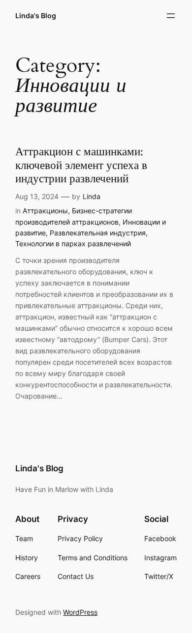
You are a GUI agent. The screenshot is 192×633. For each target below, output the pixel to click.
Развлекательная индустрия (98, 233)
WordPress (80, 612)
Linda (91, 196)
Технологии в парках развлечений (73, 243)
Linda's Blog (35, 15)
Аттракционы (45, 210)
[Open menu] (171, 16)
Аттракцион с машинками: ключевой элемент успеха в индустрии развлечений (81, 165)
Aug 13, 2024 (37, 196)
